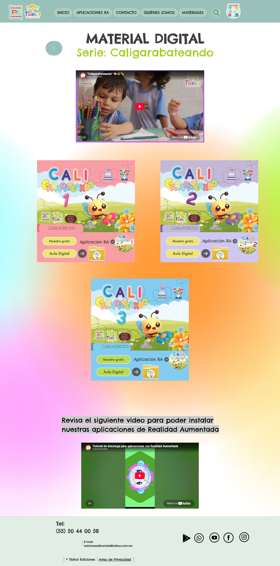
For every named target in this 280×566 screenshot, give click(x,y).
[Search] (216, 13)
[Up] (54, 48)
